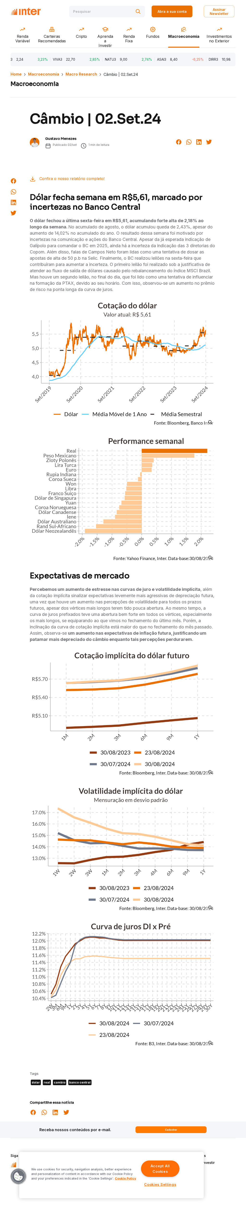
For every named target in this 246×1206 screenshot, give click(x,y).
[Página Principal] (26, 11)
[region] (111, 1175)
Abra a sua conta (172, 11)
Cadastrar (171, 1129)
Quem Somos (195, 1156)
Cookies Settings (160, 1184)
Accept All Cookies (160, 1169)
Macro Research (81, 74)
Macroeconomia (43, 74)
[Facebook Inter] (179, 141)
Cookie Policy (125, 1178)
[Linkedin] (199, 141)
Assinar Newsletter (219, 11)
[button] (18, 1176)
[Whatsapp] (189, 141)
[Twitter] (209, 141)
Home (16, 74)
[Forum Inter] (14, 1164)
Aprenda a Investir (199, 1163)
